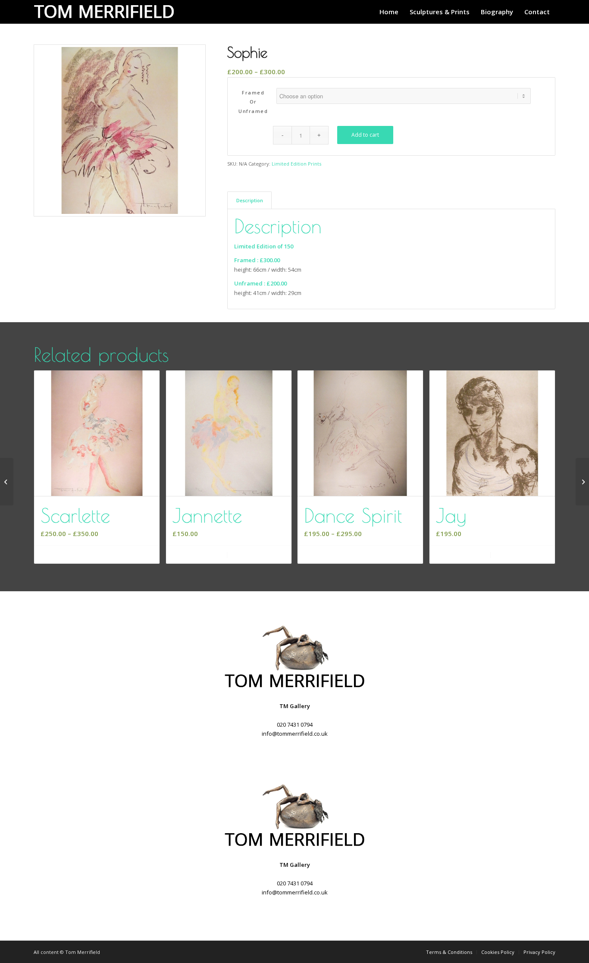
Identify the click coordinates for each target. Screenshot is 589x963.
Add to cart (365, 134)
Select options (99, 555)
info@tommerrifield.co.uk (295, 733)
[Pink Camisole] (582, 481)
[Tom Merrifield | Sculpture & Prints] (107, 12)
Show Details (258, 555)
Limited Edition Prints (296, 163)
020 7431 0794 (295, 724)
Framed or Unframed (253, 101)
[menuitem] (389, 12)
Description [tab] (249, 200)
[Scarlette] (6, 481)
